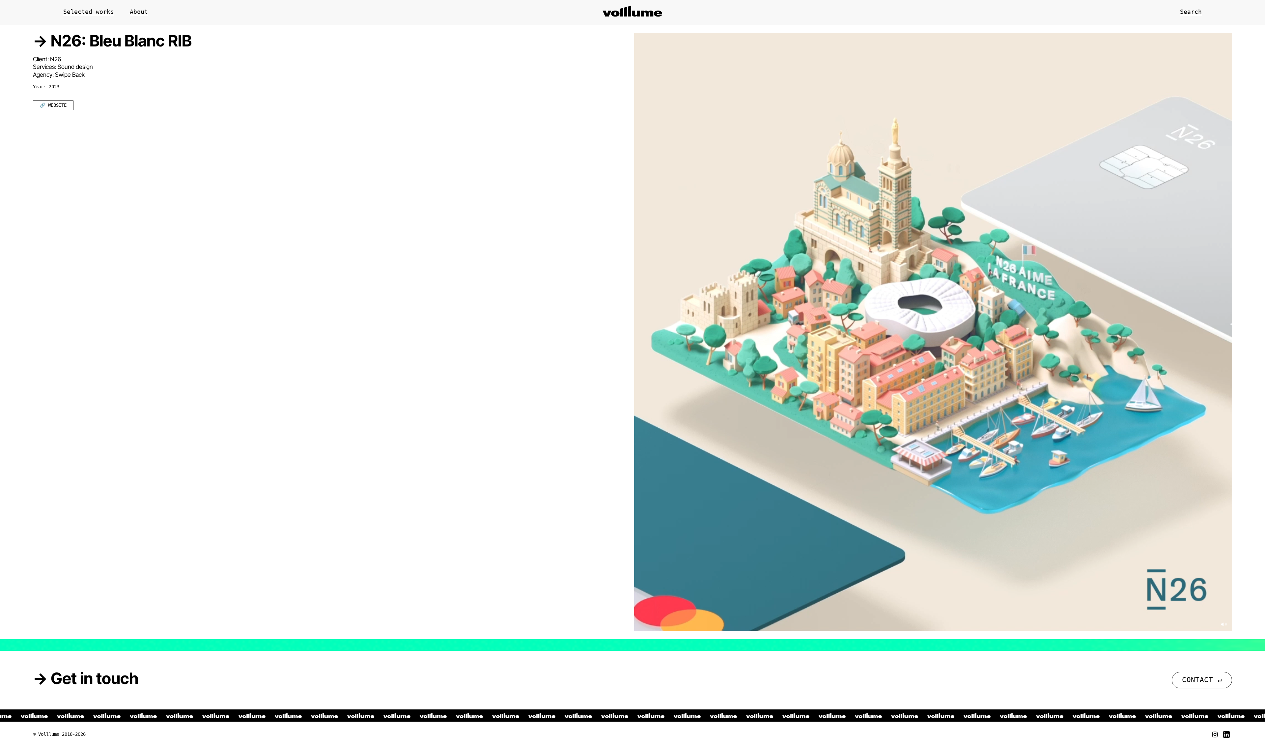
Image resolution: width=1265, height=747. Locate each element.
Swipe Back (70, 74)
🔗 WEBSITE (53, 105)
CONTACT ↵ (1202, 680)
